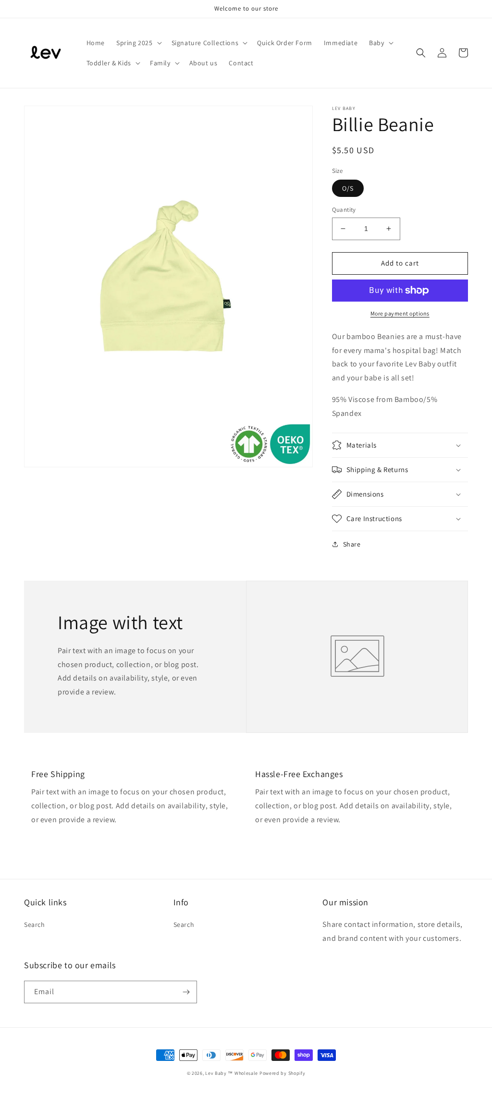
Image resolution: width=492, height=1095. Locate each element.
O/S (348, 188)
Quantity (344, 210)
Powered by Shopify (282, 1073)
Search (34, 924)
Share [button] (352, 544)
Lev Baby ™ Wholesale (231, 1073)
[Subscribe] (186, 992)
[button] (138, 43)
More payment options (400, 313)
